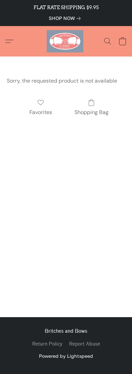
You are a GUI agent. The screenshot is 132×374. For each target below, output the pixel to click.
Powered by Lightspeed (66, 356)
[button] (66, 41)
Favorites (40, 112)
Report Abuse (84, 344)
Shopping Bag (91, 112)
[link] (66, 18)
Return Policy (47, 344)
